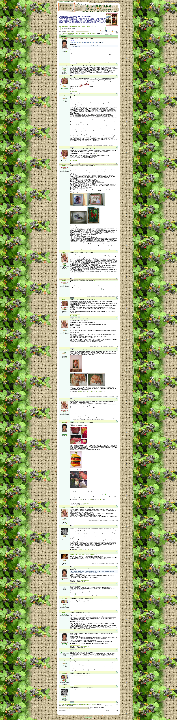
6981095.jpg (80, 249)
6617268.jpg (98, 391)
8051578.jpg (89, 249)
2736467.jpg (108, 249)
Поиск (92, 26)
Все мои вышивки (73, 91)
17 (91, 568)
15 (92, 527)
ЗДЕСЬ (82, 53)
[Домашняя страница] (75, 63)
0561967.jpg (98, 249)
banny (64, 527)
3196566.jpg (80, 549)
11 (94, 349)
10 (94, 318)
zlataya (63, 77)
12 (94, 400)
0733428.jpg (89, 549)
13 (94, 422)
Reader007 (64, 598)
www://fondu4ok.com (85, 503)
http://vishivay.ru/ (82, 41)
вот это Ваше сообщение (75, 50)
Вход (72, 1)
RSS (95, 26)
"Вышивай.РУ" (99, 33)
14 (94, 507)
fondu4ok (64, 38)
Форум (60, 33)
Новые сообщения (73, 26)
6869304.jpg (80, 391)
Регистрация (66, 1)
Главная (61, 1)
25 (92, 687)
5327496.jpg (89, 391)
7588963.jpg (89, 499)
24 (91, 673)
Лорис (63, 252)
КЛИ (64, 552)
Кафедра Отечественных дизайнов (88, 33)
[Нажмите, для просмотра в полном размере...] (78, 206)
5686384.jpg (99, 499)
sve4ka (63, 585)
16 (91, 552)
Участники (88, 26)
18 (92, 585)
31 (72, 31)
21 (91, 631)
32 (73, 31)
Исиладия (64, 65)
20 (91, 612)
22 (91, 650)
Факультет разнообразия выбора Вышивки (71, 33)
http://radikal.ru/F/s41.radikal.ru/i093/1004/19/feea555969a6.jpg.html (83, 554)
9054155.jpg (80, 499)
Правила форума (81, 26)
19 (92, 598)
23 (91, 660)
